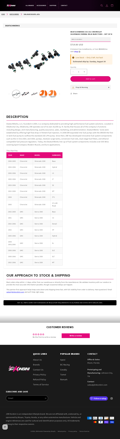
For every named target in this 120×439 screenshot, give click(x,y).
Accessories (41, 5)
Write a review (76, 335)
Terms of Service (41, 384)
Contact (64, 5)
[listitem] (90, 87)
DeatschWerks (14, 14)
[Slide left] (9, 94)
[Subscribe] (45, 398)
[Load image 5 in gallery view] (52, 94)
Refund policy (62, 431)
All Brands (30, 5)
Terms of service (84, 431)
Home (3, 14)
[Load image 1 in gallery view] (16, 94)
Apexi (62, 359)
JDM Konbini (39, 431)
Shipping (53, 5)
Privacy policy (72, 431)
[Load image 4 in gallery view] (43, 94)
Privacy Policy (39, 374)
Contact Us (38, 369)
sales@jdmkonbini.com (15, 292)
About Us (37, 359)
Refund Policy (39, 379)
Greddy (63, 369)
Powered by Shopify (49, 431)
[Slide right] (59, 94)
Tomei (63, 374)
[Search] (101, 5)
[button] (112, 5)
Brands (36, 364)
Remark (64, 379)
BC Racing (65, 364)
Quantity (73, 67)
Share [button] (75, 93)
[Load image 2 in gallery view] (25, 94)
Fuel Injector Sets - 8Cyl (32, 14)
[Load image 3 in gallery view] (34, 94)
